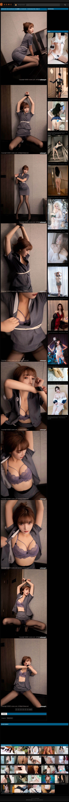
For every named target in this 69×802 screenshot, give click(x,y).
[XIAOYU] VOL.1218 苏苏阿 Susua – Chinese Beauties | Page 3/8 (57, 100)
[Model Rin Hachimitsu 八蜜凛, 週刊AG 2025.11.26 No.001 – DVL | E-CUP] (21, 750)
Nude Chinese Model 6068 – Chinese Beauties (61, 774)
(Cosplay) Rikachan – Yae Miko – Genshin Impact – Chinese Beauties (34, 793)
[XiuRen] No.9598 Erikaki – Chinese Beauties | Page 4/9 (57, 164)
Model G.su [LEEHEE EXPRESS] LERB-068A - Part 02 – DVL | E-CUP (48, 774)
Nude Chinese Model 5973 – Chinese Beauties (34, 755)
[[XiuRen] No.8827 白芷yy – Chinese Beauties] (21, 789)
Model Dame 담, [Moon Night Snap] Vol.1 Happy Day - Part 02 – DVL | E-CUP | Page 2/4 (58, 383)
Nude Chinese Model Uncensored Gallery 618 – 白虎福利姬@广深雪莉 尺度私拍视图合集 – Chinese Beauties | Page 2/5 (57, 133)
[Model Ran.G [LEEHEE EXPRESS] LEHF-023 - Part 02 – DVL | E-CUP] (21, 779)
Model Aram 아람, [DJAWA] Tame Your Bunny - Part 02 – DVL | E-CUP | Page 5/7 (57, 367)
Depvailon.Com (6, 4)
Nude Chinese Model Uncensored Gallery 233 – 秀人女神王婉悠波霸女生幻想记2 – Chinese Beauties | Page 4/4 (57, 417)
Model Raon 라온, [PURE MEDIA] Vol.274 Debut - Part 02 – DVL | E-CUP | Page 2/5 (57, 265)
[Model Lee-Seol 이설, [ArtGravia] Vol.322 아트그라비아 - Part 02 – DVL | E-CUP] (34, 760)
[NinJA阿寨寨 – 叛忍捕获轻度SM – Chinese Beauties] (34, 769)
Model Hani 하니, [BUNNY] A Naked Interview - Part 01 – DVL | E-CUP (48, 783)
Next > (30, 709)
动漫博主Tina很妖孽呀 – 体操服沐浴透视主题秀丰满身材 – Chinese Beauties (21, 764)
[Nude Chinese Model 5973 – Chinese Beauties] (34, 750)
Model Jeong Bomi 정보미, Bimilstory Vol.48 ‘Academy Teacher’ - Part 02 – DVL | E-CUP (48, 793)
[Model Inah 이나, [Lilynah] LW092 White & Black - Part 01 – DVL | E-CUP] (61, 760)
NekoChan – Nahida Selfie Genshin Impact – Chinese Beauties (34, 783)
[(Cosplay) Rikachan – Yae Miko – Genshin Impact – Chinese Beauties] (34, 789)
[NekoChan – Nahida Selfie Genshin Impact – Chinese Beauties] (34, 779)
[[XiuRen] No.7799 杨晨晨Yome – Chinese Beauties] (61, 779)
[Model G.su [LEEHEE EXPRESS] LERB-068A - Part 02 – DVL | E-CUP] (48, 769)
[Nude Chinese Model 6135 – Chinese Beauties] (48, 750)
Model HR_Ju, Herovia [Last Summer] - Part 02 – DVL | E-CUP (7, 774)
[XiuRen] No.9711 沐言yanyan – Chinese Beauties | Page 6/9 (57, 198)
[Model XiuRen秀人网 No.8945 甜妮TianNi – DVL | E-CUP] (7, 789)
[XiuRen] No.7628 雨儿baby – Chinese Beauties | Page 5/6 (58, 333)
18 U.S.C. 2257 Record (35, 798)
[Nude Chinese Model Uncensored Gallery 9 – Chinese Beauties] (7, 779)
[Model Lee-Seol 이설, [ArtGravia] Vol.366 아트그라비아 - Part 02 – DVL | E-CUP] (48, 760)
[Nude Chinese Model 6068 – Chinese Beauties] (61, 769)
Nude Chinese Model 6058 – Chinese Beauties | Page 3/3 (58, 66)
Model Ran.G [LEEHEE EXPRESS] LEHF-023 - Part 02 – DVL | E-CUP (21, 783)
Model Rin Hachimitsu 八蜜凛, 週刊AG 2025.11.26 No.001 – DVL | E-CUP (21, 755)
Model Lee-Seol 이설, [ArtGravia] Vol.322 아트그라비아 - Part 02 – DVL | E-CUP (34, 764)
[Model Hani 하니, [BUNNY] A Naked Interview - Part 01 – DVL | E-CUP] (48, 779)
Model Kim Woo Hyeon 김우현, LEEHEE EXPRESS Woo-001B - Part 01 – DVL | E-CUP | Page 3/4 (58, 299)
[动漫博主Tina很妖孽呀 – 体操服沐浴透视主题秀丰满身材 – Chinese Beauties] (21, 760)
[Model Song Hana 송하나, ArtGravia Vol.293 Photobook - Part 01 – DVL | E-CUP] (61, 750)
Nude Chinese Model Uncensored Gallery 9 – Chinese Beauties (7, 783)
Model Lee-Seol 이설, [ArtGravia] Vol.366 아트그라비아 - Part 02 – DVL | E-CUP (48, 764)
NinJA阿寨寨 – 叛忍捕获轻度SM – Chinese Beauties (34, 774)
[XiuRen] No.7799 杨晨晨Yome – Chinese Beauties (61, 783)
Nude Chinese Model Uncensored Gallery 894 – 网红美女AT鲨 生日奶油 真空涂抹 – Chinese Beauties (21, 774)
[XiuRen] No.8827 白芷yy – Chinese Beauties (21, 793)
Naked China (9, 718)
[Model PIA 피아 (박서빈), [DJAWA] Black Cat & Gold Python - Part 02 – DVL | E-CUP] (7, 760)
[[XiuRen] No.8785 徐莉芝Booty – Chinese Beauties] (7, 750)
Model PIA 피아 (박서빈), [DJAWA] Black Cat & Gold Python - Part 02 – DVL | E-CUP (7, 764)
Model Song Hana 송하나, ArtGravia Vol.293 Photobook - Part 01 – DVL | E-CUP (61, 755)
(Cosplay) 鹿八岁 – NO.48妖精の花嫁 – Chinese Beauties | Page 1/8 (56, 232)
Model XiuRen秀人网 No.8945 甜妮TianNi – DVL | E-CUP (7, 793)
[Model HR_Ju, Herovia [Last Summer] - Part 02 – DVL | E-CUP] (7, 769)
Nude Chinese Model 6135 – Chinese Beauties (48, 755)
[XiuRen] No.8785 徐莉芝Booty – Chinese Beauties (7, 755)
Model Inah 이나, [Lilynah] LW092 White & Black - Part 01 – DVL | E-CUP (61, 764)
